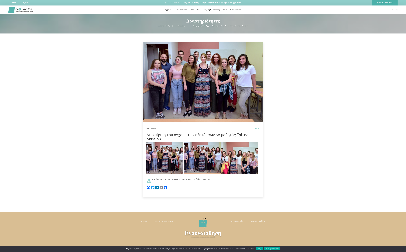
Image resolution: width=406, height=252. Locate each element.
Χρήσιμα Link (237, 221)
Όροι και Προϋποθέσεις (164, 221)
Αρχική (144, 221)
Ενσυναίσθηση (203, 233)
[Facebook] (392, 9)
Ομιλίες (256, 129)
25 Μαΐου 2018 (151, 129)
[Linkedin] (397, 9)
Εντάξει (259, 249)
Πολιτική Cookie (257, 221)
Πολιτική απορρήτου (272, 249)
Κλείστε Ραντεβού (385, 3)
